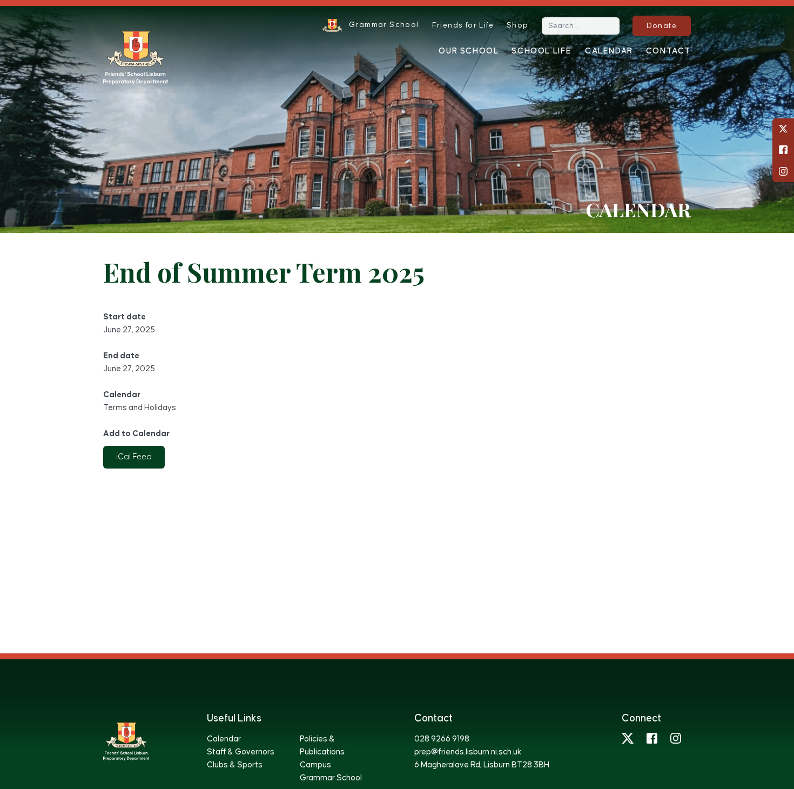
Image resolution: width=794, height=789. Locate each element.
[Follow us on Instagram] (783, 171)
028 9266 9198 (441, 739)
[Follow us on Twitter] (783, 128)
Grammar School (331, 778)
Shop (518, 25)
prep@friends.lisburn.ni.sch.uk (467, 752)
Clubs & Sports (235, 765)
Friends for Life (463, 25)
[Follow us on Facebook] (783, 149)
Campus (315, 765)
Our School (469, 51)
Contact (668, 51)
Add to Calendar (136, 434)
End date (121, 356)
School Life (542, 51)
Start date (124, 317)
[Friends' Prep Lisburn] (135, 58)
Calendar (609, 51)
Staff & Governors (240, 752)
